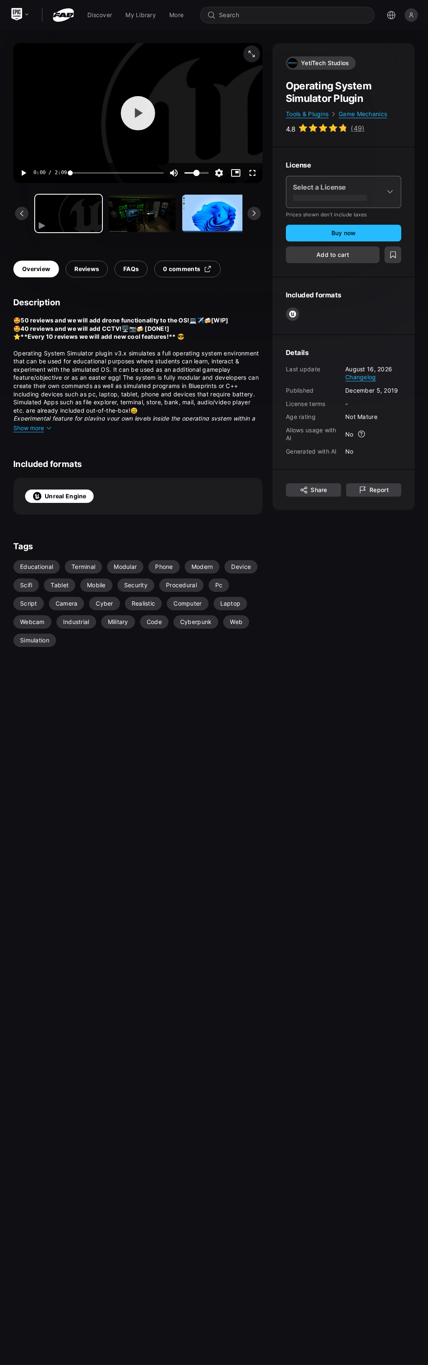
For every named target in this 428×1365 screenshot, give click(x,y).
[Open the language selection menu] (391, 15)
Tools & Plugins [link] (307, 113)
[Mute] (174, 173)
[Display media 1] (142, 213)
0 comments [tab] (181, 268)
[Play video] (138, 113)
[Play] (23, 173)
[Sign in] (411, 15)
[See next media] (254, 213)
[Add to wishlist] (393, 254)
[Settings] (219, 173)
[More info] (362, 434)
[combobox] (293, 15)
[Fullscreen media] (251, 54)
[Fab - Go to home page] (63, 15)
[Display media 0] (68, 213)
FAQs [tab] (131, 268)
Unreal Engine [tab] (66, 496)
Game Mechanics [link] (363, 113)
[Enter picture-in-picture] (235, 173)
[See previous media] (21, 213)
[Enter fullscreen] (252, 173)
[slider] (117, 173)
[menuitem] (100, 15)
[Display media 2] (215, 213)
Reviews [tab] (86, 268)
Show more (28, 427)
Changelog (360, 377)
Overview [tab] (36, 268)
